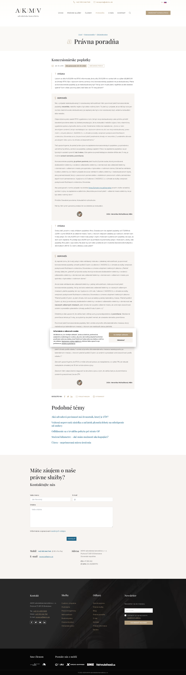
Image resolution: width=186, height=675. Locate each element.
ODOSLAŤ (71, 539)
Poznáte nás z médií (66, 656)
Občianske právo (102, 34)
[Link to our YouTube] (40, 622)
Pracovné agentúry (69, 611)
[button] (165, 2)
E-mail (74, 495)
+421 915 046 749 (83, 2)
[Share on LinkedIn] (71, 396)
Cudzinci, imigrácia (69, 603)
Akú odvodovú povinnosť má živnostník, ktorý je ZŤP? (80, 416)
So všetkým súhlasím (121, 335)
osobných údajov (58, 531)
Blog (95, 611)
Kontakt (121, 13)
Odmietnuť (120, 340)
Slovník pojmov (99, 603)
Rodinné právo (67, 618)
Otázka (33, 505)
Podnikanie (66, 607)
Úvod (60, 13)
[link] (130, 13)
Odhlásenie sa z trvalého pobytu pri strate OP (76, 431)
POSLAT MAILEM (84, 396)
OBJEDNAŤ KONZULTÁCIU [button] (158, 13)
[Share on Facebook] (65, 396)
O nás (111, 13)
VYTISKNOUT (99, 396)
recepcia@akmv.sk (104, 2)
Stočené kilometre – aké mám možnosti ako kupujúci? (80, 436)
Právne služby (74, 13)
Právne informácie (100, 626)
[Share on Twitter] (68, 396)
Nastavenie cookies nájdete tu (71, 341)
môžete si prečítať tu (68, 343)
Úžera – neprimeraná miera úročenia (71, 442)
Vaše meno (34, 495)
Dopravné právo (68, 622)
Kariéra (95, 630)
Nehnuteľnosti (67, 615)
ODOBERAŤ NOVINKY (138, 623)
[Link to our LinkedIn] (44, 622)
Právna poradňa (89, 34)
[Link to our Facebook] (31, 622)
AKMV (28, 13)
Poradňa (100, 13)
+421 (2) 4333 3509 (40, 611)
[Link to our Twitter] (35, 622)
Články (88, 13)
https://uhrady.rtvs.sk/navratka (99, 188)
